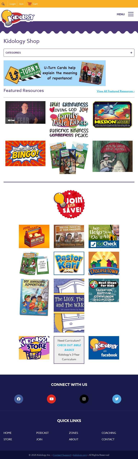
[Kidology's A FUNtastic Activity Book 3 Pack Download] (69, 158)
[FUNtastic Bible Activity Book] (34, 263)
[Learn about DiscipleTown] (104, 263)
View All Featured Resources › (115, 91)
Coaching (109, 433)
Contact (108, 439)
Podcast (42, 433)
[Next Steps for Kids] (104, 290)
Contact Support (62, 454)
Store (8, 439)
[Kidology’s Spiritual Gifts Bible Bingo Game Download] (25, 153)
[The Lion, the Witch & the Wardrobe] (69, 306)
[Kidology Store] (34, 347)
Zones (73, 433)
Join (21, 3)
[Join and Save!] (69, 218)
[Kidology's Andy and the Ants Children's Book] (112, 156)
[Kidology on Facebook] (104, 347)
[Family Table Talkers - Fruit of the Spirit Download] (69, 119)
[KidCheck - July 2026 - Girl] (104, 236)
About (73, 439)
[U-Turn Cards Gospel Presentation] (55, 85)
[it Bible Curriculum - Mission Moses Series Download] (112, 114)
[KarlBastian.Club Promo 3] (34, 236)
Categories (69, 53)
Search (5, 4)
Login (13, 3)
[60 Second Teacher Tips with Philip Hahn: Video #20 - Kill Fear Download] (25, 112)
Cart (35, 3)
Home (8, 433)
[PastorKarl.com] (69, 263)
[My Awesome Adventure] (34, 298)
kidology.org (80, 454)
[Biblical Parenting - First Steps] (69, 236)
